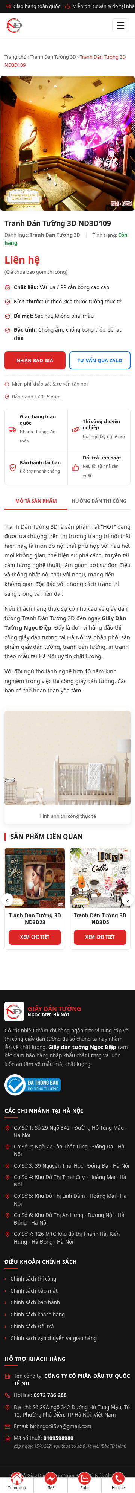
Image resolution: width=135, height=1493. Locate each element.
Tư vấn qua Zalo (100, 360)
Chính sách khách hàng (37, 1314)
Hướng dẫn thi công (99, 501)
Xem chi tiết (35, 937)
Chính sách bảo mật (34, 1290)
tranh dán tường (84, 646)
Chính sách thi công (33, 1278)
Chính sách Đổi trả (32, 1326)
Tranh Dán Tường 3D (53, 56)
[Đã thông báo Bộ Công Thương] (32, 1085)
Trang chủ (15, 56)
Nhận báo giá (35, 360)
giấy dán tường (40, 646)
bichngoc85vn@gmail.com (61, 1426)
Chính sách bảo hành (35, 1302)
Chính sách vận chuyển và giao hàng (53, 1338)
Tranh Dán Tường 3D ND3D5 (100, 919)
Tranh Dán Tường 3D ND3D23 (35, 919)
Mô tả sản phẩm (36, 501)
